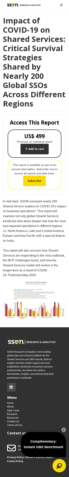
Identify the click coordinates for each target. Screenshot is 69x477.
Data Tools (13, 410)
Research (12, 414)
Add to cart (36, 149)
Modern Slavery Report (40, 457)
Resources (13, 417)
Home (10, 403)
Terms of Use (14, 425)
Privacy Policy (15, 457)
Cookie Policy (15, 461)
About (10, 406)
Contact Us (13, 421)
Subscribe (34, 181)
